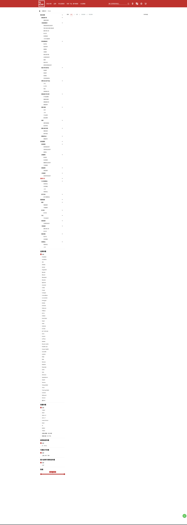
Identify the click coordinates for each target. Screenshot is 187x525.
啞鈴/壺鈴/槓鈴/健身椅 (49, 28)
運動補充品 (43, 136)
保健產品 (43, 242)
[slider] (41, 474)
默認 (71, 14)
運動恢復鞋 (46, 20)
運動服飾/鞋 (44, 17)
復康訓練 (43, 220)
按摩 (42, 120)
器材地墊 (46, 133)
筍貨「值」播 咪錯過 (72, 3)
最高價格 (83, 14)
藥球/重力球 (46, 30)
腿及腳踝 (46, 117)
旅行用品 (43, 194)
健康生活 (44, 11)
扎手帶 (45, 86)
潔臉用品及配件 (47, 149)
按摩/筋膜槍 (46, 123)
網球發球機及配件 (48, 65)
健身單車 (46, 46)
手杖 (42, 215)
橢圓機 (45, 49)
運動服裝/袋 (46, 102)
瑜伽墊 (45, 75)
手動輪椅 (46, 207)
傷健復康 (42, 199)
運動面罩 (46, 104)
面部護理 (43, 144)
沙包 (45, 83)
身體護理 (43, 154)
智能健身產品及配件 (48, 25)
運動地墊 (46, 131)
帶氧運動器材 (44, 41)
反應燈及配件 (47, 57)
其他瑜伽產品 (47, 78)
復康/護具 (43, 107)
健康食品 (46, 244)
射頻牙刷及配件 (47, 175)
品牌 (55, 3)
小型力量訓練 (47, 38)
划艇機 (45, 52)
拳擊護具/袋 (46, 91)
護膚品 (45, 152)
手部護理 (46, 165)
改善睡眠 (46, 186)
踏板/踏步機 (46, 54)
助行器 (42, 210)
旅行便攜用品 (47, 197)
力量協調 (43, 226)
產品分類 (48, 3)
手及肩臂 (46, 115)
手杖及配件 (46, 218)
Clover (49, 11)
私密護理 (46, 160)
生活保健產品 (44, 181)
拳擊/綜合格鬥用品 (45, 81)
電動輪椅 (46, 205)
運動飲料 (46, 139)
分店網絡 (82, 3)
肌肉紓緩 (46, 125)
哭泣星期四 (61, 3)
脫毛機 (45, 157)
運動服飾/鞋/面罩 (45, 94)
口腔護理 (43, 173)
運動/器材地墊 (44, 128)
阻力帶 (45, 33)
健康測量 (43, 234)
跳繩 (45, 59)
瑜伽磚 (45, 70)
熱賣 (77, 14)
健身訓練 (42, 15)
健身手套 (46, 62)
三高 (45, 189)
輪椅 (42, 202)
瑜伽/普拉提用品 (45, 67)
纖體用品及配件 (47, 162)
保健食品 (46, 191)
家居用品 (46, 183)
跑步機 (45, 44)
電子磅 (45, 236)
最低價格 (91, 14)
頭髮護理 (43, 168)
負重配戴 (46, 36)
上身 (45, 112)
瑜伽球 (45, 73)
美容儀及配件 (47, 147)
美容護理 (42, 141)
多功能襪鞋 (46, 96)
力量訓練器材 (44, 23)
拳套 (45, 88)
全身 (45, 110)
